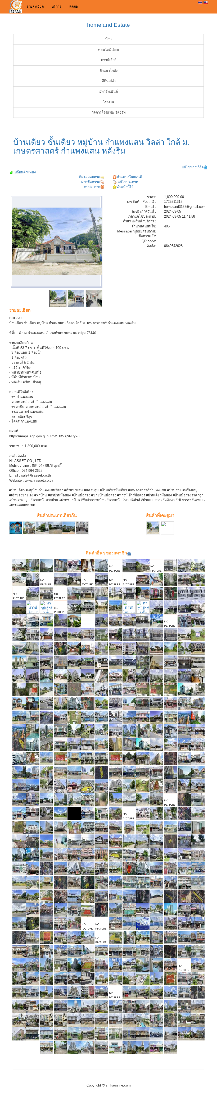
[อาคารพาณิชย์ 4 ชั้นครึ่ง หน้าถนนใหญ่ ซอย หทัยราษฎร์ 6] (88, 648)
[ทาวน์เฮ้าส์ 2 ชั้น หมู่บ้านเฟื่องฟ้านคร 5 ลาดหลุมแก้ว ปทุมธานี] (33, 841)
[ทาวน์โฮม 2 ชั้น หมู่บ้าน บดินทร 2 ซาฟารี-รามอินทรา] (143, 648)
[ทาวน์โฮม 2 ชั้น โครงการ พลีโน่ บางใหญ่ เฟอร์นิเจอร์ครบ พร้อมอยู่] (60, 979)
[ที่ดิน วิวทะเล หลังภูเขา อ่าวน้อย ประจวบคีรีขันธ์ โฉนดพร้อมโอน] (19, 607)
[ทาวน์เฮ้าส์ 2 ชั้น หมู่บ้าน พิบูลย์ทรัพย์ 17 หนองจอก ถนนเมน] (33, 965)
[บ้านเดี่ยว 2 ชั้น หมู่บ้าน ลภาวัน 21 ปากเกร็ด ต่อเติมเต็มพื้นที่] (88, 662)
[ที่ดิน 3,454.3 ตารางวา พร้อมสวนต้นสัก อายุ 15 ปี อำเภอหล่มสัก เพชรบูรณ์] (101, 800)
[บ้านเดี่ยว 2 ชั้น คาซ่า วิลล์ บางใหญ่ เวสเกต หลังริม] (60, 607)
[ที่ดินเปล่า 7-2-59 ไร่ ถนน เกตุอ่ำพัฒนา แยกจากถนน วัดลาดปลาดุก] (115, 937)
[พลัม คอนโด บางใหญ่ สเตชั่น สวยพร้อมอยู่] (157, 937)
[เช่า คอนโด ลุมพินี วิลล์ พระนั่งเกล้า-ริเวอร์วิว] (157, 676)
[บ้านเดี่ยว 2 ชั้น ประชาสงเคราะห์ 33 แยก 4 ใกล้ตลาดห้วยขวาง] (74, 896)
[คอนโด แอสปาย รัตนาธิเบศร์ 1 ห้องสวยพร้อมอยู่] (101, 593)
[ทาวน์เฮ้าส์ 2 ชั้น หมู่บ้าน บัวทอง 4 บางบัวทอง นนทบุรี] (46, 924)
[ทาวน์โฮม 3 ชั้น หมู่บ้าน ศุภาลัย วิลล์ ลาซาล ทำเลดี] (115, 1034)
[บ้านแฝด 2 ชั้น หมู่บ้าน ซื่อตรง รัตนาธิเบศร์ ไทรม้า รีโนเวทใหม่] (184, 965)
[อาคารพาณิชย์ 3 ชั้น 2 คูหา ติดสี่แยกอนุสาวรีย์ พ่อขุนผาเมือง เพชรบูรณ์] (74, 758)
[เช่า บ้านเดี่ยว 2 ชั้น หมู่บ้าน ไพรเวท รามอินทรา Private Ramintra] (157, 992)
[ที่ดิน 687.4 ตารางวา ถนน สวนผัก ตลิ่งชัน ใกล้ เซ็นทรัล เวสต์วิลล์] (88, 896)
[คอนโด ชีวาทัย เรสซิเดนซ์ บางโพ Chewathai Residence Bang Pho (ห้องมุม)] (129, 1047)
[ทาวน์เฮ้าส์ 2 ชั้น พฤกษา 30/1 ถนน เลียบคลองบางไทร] (129, 690)
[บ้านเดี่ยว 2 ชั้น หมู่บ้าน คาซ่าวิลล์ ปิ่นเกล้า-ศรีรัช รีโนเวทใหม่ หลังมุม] (88, 676)
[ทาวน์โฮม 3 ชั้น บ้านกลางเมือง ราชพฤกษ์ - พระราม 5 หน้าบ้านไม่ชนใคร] (88, 827)
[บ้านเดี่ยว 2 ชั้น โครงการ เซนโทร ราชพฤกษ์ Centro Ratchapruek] (115, 979)
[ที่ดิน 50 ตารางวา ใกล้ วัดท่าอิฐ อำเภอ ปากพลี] (101, 772)
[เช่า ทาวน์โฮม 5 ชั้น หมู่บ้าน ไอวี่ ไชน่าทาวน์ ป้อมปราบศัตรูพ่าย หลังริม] (60, 1020)
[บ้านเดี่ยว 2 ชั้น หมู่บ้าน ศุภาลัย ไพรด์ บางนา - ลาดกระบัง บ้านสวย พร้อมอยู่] (88, 868)
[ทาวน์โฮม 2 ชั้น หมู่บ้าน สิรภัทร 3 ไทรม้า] (33, 910)
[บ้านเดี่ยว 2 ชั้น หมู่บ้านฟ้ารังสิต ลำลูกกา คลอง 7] (74, 827)
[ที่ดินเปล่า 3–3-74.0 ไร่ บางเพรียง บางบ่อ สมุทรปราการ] (170, 896)
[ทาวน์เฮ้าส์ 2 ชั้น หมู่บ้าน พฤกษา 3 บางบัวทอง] (88, 813)
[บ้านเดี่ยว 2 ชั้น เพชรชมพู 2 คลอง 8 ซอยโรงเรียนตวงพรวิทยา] (115, 676)
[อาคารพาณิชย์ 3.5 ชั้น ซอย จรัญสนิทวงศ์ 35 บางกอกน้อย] (101, 965)
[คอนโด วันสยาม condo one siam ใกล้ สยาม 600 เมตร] (74, 868)
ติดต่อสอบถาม (89, 177)
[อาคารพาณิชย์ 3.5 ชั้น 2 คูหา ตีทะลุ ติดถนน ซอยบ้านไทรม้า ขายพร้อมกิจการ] (143, 1034)
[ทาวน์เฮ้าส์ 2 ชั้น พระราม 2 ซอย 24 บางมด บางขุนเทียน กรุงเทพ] (19, 1020)
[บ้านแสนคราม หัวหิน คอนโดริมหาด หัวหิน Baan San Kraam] (157, 965)
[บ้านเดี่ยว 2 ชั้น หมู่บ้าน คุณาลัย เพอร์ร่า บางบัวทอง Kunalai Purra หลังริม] (170, 992)
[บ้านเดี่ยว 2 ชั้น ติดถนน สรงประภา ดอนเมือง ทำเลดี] (101, 731)
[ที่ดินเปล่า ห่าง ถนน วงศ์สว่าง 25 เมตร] (115, 717)
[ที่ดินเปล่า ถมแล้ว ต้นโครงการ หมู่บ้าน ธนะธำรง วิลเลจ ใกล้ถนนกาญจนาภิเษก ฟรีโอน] (74, 717)
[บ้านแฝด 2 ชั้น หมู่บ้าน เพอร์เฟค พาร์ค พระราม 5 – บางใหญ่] (184, 1034)
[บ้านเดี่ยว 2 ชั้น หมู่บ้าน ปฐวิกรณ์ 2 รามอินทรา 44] (157, 731)
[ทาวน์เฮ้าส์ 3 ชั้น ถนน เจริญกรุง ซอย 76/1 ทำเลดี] (74, 786)
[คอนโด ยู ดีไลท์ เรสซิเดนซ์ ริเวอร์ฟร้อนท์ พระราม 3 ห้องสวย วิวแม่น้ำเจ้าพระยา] (46, 731)
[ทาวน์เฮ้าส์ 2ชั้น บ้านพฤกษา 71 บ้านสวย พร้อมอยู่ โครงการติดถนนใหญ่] (115, 634)
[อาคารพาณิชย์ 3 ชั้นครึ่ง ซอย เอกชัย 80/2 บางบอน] (184, 979)
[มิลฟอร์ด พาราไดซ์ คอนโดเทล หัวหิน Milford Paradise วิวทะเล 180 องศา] (46, 827)
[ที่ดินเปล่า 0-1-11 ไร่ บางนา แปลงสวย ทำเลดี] (170, 951)
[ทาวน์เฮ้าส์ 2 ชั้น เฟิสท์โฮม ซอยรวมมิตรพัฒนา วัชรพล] (184, 621)
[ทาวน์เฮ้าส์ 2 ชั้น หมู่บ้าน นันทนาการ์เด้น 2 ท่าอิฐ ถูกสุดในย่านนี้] (143, 758)
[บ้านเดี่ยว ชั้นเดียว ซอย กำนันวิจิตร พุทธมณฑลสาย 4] (157, 841)
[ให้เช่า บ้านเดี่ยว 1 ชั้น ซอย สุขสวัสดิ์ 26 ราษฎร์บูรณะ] (157, 621)
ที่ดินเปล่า (109, 81)
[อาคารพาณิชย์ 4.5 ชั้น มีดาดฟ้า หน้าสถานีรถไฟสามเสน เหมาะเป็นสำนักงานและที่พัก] (33, 937)
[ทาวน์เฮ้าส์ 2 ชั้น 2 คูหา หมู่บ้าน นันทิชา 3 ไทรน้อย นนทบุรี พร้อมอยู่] (143, 717)
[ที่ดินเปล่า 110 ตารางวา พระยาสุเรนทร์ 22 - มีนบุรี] (46, 690)
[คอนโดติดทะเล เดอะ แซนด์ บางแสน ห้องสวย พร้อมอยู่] (198, 703)
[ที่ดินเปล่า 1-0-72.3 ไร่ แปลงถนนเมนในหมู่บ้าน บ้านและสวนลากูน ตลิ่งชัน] (88, 965)
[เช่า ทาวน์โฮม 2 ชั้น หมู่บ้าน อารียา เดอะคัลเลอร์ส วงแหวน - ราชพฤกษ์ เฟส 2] (74, 662)
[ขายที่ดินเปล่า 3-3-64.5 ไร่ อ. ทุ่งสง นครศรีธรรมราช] (170, 1020)
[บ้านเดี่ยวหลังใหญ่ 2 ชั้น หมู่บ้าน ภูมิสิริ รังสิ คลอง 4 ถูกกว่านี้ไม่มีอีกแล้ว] (115, 648)
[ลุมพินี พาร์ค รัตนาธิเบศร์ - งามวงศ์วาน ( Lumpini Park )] (170, 910)
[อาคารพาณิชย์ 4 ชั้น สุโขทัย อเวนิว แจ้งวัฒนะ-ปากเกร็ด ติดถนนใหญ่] (143, 579)
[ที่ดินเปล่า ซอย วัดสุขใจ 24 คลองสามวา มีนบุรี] (88, 882)
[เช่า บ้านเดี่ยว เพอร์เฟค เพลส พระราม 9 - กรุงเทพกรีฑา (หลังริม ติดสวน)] (88, 924)
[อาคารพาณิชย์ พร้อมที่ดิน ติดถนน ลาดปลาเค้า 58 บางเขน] (101, 1047)
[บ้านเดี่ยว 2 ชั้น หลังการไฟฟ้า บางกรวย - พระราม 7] (157, 813)
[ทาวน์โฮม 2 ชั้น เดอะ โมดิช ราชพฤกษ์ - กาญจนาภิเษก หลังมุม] (184, 855)
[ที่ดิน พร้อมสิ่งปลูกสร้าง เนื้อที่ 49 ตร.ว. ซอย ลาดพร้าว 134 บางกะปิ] (101, 841)
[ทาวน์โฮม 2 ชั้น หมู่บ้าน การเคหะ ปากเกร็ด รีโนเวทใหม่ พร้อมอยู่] (198, 621)
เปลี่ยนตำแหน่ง (24, 172)
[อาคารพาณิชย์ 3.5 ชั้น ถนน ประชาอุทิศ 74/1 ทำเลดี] (60, 786)
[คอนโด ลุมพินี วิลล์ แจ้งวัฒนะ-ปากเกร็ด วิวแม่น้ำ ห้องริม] (33, 648)
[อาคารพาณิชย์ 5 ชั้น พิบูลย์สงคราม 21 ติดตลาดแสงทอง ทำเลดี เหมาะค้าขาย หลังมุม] (198, 937)
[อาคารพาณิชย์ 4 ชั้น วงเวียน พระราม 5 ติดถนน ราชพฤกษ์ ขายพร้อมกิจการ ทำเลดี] (170, 924)
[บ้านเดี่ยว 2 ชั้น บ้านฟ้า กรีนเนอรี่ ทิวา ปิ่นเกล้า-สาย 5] (46, 634)
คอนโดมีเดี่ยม (108, 50)
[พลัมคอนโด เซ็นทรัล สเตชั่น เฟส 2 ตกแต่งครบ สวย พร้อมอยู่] (115, 745)
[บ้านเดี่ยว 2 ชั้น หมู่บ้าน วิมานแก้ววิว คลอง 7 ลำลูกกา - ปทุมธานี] (184, 868)
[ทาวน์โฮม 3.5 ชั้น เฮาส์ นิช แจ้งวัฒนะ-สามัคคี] (129, 607)
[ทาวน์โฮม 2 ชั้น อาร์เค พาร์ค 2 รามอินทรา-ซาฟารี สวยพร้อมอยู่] (60, 593)
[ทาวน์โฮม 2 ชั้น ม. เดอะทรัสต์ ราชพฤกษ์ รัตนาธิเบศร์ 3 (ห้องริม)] (198, 758)
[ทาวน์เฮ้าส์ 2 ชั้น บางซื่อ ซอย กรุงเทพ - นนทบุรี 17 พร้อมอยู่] (184, 924)
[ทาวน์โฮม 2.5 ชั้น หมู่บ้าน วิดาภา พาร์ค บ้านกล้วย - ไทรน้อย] (33, 1020)
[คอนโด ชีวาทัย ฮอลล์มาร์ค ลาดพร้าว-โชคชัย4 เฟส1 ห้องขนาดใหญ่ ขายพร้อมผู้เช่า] (198, 827)
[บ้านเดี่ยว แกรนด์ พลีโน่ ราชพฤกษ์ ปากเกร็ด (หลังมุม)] (129, 566)
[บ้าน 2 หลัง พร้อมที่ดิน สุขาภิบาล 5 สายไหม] (19, 634)
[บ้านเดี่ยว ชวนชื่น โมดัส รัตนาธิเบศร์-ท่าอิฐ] (74, 607)
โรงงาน (108, 102)
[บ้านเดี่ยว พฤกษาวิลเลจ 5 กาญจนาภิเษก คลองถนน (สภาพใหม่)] (74, 621)
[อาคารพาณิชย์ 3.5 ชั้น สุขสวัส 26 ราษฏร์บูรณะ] (115, 992)
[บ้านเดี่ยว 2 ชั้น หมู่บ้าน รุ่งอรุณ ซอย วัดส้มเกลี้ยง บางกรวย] (19, 965)
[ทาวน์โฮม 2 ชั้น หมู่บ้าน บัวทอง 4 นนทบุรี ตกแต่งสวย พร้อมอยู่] (157, 772)
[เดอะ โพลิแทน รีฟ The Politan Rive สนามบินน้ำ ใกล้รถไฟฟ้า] (143, 1047)
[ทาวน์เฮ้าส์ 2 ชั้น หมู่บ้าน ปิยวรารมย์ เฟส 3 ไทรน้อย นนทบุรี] (19, 786)
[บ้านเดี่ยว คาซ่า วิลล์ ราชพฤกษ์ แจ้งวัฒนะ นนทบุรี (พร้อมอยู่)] (46, 841)
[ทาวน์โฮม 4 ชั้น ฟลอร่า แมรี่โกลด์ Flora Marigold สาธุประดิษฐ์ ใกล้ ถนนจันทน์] (170, 965)
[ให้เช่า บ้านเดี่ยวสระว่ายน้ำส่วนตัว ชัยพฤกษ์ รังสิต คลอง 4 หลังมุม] (101, 979)
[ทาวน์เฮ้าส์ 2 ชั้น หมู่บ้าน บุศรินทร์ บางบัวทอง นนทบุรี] (170, 786)
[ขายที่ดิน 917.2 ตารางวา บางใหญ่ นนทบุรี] (101, 910)
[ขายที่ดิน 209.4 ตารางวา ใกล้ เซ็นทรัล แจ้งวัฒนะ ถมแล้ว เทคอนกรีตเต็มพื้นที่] (46, 868)
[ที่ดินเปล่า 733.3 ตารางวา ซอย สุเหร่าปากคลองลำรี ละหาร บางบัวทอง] (143, 690)
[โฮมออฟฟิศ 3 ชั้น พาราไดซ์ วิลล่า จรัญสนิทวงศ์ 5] (33, 1006)
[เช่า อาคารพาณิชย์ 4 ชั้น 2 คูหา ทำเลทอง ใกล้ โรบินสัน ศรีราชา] (88, 855)
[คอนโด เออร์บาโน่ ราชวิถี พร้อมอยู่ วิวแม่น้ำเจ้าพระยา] (184, 717)
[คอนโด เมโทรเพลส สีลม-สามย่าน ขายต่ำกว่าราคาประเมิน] (198, 690)
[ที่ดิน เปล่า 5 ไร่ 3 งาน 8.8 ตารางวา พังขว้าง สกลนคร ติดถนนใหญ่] (19, 745)
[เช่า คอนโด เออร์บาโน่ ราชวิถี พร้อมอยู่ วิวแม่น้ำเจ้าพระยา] (19, 731)
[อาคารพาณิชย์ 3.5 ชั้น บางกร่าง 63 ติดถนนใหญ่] (115, 703)
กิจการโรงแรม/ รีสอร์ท (109, 112)
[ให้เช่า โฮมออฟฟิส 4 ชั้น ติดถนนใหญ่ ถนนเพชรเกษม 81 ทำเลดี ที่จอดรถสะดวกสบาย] (157, 593)
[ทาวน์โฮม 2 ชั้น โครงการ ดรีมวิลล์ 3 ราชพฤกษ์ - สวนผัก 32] (157, 910)
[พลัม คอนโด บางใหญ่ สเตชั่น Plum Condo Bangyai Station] (60, 566)
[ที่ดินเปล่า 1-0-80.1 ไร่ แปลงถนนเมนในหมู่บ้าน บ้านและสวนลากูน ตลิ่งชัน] (46, 937)
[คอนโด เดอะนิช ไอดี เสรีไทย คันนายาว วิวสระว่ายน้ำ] (157, 855)
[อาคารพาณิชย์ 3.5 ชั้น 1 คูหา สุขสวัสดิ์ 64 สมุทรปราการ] (184, 882)
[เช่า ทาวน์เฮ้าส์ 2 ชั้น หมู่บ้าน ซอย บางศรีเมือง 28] (88, 717)
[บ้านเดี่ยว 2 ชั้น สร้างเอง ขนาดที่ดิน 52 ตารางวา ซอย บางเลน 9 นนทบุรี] (184, 786)
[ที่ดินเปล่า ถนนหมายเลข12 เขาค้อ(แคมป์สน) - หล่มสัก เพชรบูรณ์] (60, 882)
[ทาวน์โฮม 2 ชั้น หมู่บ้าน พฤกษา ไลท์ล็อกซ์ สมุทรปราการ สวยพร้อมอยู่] (170, 662)
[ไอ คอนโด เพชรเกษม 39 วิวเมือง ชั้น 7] (33, 745)
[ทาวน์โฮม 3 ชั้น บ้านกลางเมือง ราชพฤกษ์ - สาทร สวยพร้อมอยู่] (60, 731)
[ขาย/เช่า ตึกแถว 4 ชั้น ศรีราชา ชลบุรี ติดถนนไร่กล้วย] (74, 855)
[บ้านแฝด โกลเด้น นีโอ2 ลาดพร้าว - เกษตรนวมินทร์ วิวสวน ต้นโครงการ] (184, 937)
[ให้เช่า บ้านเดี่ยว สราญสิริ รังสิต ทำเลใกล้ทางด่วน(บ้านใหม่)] (157, 703)
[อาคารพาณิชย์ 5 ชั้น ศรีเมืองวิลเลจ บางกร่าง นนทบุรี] (33, 579)
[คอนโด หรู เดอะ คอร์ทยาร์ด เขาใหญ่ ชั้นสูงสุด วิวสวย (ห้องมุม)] (19, 772)
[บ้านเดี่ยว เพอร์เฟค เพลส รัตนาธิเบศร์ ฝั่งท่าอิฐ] (115, 607)
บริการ (56, 6)
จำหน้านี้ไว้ (125, 187)
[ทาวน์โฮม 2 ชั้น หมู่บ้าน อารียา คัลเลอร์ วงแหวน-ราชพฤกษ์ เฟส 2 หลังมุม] (101, 621)
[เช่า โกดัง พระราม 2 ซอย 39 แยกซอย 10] (157, 924)
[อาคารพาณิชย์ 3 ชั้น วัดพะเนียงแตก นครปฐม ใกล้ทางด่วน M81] (129, 1034)
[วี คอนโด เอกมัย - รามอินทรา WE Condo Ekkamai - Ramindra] (19, 1034)
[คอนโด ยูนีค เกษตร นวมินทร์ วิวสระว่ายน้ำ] (143, 745)
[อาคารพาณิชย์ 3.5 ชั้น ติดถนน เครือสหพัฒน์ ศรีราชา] (198, 910)
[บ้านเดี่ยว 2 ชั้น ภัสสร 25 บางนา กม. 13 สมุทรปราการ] (60, 951)
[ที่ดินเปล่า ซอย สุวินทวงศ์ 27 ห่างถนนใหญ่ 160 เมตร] (88, 910)
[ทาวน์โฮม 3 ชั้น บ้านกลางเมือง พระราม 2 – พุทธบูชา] (88, 607)
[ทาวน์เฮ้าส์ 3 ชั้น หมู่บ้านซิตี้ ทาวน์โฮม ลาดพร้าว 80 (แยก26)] (184, 579)
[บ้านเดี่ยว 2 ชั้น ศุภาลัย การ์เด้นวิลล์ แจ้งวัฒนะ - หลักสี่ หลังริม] (74, 648)
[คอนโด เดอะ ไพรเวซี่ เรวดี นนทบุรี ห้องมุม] (60, 703)
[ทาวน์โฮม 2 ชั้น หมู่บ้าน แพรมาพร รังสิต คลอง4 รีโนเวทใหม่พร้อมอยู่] (74, 566)
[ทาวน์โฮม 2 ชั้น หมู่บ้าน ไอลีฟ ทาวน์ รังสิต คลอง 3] (184, 662)
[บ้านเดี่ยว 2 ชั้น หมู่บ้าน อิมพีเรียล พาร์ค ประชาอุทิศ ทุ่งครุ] (46, 648)
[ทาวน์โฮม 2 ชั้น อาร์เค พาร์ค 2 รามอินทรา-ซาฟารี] (88, 593)
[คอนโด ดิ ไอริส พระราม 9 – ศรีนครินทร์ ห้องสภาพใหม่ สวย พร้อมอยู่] (46, 676)
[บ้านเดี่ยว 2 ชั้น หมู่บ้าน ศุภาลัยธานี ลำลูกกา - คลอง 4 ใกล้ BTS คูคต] (88, 1006)
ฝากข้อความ (90, 182)
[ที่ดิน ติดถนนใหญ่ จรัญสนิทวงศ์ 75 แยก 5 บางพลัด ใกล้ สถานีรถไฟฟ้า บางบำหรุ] (46, 745)
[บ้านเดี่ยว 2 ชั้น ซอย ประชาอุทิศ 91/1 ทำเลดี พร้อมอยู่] (33, 786)
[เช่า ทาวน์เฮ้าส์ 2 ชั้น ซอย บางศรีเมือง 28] (101, 717)
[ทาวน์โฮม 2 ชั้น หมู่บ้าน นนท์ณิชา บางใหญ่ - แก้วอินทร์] (157, 800)
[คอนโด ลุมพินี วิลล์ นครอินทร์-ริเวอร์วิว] (170, 579)
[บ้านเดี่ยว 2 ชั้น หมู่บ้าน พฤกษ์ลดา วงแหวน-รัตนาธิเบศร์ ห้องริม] (101, 648)
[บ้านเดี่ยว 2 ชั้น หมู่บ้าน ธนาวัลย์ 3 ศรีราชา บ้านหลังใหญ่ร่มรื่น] (88, 731)
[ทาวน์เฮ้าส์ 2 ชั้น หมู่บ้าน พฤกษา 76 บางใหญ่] (74, 951)
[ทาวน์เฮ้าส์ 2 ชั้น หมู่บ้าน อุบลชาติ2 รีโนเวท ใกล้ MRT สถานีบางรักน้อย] (143, 593)
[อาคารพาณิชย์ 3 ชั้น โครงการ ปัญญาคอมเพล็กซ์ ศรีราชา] (60, 1006)
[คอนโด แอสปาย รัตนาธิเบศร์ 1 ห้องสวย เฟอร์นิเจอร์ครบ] (170, 772)
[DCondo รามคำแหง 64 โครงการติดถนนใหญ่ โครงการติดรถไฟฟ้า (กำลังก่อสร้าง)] (60, 841)
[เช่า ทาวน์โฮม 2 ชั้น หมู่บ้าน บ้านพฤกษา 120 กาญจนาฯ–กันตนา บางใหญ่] (157, 634)
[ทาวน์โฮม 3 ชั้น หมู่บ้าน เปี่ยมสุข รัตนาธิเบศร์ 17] (129, 1006)
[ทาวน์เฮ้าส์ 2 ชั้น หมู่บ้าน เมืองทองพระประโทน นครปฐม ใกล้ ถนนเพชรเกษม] (115, 772)
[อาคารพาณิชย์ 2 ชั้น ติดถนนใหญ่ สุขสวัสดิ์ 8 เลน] (170, 800)
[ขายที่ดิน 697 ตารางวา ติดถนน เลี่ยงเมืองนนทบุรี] (129, 813)
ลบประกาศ (92, 187)
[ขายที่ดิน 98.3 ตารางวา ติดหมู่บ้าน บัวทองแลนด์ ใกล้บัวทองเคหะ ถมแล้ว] (143, 841)
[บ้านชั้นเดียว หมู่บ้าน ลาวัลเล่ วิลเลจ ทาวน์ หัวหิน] (170, 731)
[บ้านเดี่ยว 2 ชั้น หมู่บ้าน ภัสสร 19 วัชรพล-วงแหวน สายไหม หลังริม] (46, 786)
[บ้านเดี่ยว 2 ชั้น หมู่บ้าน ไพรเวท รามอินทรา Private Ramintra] (143, 992)
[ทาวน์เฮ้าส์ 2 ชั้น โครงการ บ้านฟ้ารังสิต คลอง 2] (46, 910)
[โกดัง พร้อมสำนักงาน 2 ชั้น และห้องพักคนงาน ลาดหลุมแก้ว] (88, 937)
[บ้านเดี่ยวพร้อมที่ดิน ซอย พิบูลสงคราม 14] (198, 841)
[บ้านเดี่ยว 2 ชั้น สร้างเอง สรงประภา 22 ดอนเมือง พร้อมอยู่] (170, 855)
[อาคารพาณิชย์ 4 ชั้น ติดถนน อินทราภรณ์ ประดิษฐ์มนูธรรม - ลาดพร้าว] (19, 868)
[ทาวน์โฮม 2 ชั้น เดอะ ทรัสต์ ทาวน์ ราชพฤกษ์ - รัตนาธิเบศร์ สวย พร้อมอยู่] (198, 745)
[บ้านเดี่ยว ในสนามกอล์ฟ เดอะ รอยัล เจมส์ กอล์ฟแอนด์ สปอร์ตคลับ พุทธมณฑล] (143, 827)
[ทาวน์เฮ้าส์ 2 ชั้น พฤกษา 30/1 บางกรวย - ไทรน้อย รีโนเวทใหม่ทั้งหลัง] (143, 951)
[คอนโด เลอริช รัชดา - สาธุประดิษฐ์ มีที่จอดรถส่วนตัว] (19, 855)
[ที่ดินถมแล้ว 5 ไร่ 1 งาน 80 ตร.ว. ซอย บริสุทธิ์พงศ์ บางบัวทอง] (198, 634)
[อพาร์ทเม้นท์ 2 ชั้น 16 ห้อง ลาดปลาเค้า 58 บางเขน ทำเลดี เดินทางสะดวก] (88, 1047)
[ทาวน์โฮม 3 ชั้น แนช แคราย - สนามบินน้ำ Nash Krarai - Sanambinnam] (143, 882)
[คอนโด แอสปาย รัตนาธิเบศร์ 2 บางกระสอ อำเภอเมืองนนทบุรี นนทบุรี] (46, 566)
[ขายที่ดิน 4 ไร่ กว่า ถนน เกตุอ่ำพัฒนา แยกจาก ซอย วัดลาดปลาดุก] (60, 813)
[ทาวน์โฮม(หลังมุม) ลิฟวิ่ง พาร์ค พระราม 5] (19, 703)
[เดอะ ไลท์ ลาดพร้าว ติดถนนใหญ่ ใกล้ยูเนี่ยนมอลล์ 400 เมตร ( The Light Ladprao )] (46, 965)
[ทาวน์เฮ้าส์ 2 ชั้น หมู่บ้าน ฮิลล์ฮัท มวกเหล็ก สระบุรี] (115, 951)
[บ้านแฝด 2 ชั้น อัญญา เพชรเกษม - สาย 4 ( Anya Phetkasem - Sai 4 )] (74, 841)
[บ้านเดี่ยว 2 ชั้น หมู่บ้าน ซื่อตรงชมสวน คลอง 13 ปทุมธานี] (129, 786)
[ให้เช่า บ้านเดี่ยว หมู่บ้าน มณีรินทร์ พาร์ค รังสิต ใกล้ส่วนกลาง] (129, 979)
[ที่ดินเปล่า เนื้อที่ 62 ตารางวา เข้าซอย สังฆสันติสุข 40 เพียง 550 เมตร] (19, 690)
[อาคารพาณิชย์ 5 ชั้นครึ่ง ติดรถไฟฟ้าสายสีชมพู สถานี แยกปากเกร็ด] (143, 634)
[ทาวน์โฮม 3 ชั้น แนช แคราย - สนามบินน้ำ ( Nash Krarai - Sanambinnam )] (129, 882)
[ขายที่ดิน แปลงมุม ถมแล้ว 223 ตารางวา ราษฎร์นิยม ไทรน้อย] (101, 937)
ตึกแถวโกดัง (108, 71)
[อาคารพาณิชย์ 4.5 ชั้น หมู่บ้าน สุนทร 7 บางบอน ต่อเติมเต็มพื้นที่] (198, 1020)
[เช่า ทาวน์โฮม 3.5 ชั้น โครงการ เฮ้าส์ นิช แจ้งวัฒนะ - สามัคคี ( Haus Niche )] (101, 951)
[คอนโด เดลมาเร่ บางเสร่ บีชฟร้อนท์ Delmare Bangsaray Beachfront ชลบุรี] (157, 979)
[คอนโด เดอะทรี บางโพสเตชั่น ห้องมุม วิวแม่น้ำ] (184, 648)
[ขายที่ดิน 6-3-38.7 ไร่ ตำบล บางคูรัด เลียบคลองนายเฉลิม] (143, 896)
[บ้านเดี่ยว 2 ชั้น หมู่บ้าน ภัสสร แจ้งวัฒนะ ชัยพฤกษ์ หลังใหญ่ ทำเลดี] (60, 621)
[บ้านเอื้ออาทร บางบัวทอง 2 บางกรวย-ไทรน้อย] (129, 648)
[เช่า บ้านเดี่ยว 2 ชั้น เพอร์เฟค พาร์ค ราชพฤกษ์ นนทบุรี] (184, 566)
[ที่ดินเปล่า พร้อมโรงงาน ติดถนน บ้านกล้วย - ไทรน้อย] (129, 800)
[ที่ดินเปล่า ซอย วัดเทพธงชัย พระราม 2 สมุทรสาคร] (74, 882)
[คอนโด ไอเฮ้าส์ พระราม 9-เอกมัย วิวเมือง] (46, 813)
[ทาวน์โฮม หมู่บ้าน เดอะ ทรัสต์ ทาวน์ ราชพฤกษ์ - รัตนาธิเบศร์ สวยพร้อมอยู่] (170, 827)
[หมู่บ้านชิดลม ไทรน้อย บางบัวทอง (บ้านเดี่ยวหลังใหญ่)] (115, 566)
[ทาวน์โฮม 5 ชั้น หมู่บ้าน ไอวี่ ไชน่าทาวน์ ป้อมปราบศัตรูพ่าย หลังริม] (46, 1020)
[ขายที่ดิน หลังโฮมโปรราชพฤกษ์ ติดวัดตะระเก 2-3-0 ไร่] (19, 882)
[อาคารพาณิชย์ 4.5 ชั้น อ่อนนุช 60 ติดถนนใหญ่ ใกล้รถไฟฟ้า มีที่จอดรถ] (157, 1020)
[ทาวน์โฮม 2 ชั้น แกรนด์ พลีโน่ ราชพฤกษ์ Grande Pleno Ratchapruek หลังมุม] (33, 992)
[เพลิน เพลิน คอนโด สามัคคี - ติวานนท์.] (129, 703)
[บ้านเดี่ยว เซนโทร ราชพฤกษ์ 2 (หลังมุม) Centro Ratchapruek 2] (46, 621)
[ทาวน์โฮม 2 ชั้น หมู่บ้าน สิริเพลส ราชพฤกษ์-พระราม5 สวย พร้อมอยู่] (33, 634)
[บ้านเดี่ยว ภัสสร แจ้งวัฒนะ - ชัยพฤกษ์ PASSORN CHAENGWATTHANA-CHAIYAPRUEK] (19, 648)
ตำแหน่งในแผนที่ (129, 177)
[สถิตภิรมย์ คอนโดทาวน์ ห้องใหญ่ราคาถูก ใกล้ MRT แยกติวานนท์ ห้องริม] (74, 992)
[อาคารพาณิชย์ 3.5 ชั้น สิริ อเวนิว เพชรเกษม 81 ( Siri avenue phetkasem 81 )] (101, 855)
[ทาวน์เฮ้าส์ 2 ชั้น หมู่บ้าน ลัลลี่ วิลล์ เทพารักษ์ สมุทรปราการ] (129, 676)
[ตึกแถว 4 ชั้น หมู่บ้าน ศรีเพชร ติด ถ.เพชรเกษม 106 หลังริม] (101, 868)
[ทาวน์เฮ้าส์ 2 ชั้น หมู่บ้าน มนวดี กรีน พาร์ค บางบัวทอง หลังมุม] (60, 992)
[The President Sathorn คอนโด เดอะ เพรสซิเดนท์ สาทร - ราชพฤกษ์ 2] (74, 1047)
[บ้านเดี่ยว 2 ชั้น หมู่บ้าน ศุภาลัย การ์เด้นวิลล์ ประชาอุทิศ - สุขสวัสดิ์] (101, 703)
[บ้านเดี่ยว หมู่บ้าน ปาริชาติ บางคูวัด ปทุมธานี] (19, 924)
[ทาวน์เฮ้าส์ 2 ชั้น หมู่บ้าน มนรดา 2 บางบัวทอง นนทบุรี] (115, 813)
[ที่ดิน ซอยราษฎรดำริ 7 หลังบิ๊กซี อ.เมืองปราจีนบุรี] (129, 868)
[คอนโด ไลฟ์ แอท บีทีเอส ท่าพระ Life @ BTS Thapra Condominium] (19, 758)
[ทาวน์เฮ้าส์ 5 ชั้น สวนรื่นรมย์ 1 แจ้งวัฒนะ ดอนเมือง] (60, 924)
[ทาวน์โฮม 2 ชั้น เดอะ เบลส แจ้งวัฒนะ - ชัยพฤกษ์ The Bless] (33, 1034)
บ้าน (108, 39)
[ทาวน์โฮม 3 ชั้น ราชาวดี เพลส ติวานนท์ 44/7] (129, 855)
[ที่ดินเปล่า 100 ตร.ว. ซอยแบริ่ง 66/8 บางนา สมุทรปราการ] (60, 634)
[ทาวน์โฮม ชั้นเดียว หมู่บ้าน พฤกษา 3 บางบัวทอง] (184, 745)
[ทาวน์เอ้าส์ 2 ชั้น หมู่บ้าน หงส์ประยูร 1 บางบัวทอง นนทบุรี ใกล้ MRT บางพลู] (46, 607)
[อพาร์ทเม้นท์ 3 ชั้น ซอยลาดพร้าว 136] (101, 690)
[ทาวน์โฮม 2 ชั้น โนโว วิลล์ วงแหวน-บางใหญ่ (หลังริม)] (74, 579)
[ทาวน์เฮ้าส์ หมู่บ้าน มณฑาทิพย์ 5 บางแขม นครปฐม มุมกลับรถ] (198, 786)
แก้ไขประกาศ (127, 182)
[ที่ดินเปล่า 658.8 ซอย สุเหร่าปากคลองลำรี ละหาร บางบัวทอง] (157, 690)
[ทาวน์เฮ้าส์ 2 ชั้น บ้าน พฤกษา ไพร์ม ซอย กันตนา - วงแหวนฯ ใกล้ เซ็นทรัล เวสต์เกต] (88, 745)
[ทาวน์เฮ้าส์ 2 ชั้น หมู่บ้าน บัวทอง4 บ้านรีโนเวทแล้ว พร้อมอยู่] (46, 579)
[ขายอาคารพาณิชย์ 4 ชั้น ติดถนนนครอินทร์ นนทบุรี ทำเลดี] (143, 703)
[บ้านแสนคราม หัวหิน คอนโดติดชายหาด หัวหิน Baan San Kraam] (143, 965)
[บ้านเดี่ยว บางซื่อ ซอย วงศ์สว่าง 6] (19, 593)
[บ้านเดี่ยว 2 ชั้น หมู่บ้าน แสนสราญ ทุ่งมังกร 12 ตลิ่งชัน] (60, 910)
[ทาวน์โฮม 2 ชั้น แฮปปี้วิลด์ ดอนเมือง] (33, 607)
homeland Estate (108, 25)
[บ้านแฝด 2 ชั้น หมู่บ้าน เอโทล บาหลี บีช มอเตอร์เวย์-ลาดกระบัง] (60, 937)
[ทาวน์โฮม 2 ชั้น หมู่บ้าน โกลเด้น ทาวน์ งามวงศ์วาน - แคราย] (46, 1034)
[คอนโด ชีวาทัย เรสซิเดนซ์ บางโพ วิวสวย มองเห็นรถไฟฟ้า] (157, 662)
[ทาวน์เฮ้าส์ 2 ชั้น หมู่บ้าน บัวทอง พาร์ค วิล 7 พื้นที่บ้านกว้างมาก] (157, 827)
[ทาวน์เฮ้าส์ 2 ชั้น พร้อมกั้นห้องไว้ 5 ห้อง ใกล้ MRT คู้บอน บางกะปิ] (157, 951)
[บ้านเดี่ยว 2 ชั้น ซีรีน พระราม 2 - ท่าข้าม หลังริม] (101, 813)
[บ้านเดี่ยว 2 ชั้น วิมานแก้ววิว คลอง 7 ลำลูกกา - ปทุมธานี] (33, 882)
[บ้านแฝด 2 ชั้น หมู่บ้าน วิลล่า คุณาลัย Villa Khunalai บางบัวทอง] (19, 1006)
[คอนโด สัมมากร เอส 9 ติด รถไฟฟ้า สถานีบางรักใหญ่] (60, 690)
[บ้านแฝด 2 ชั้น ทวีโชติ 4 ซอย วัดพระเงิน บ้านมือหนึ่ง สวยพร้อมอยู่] (74, 1020)
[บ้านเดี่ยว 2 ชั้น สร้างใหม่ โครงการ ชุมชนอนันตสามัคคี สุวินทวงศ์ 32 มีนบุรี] (115, 1047)
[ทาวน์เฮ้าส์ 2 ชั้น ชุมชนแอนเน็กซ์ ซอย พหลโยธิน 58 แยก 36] (46, 951)
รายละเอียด (35, 6)
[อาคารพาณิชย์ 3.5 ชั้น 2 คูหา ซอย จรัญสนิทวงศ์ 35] (184, 758)
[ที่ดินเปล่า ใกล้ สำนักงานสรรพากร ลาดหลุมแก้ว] (19, 841)
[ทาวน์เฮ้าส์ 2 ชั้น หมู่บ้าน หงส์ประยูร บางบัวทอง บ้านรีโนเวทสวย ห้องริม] (101, 607)
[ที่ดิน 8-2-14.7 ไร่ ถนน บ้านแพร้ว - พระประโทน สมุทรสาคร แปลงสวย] (46, 896)
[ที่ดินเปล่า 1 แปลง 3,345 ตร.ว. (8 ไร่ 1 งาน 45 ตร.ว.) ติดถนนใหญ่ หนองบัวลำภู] (74, 690)
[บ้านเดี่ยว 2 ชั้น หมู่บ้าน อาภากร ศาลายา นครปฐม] (19, 896)
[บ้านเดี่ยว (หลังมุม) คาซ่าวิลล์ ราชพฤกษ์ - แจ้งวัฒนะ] (19, 566)
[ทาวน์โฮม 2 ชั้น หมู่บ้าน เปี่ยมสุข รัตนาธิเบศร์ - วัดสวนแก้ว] (115, 924)
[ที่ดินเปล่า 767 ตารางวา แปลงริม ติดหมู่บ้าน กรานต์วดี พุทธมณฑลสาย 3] (19, 827)
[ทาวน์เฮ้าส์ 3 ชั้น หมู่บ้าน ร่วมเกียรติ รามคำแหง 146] (101, 786)
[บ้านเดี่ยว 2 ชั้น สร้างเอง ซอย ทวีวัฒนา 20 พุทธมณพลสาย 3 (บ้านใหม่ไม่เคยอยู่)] (157, 1034)
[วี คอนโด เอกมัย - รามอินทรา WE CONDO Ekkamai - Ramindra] (33, 855)
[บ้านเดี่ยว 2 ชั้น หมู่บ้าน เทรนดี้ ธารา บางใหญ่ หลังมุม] (115, 827)
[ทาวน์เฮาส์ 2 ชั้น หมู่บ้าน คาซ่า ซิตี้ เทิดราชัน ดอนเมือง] (115, 690)
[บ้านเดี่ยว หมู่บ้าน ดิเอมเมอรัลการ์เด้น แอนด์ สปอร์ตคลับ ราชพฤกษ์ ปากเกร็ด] (101, 634)
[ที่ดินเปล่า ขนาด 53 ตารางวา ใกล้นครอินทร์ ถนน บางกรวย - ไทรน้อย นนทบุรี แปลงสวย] (143, 786)
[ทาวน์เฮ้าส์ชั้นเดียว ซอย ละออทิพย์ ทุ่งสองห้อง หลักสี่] (115, 896)
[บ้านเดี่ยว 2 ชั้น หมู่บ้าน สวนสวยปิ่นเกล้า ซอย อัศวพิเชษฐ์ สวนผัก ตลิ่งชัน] (88, 979)
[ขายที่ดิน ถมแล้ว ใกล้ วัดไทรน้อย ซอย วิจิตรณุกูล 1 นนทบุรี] (19, 937)
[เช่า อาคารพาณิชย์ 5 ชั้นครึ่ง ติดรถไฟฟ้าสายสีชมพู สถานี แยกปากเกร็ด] (129, 634)
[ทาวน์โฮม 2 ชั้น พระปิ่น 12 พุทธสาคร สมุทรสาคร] (46, 593)
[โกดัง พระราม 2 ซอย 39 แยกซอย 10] (129, 924)
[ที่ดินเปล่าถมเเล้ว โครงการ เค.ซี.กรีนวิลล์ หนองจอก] (88, 703)
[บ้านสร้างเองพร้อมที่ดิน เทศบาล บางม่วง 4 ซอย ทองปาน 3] (88, 690)
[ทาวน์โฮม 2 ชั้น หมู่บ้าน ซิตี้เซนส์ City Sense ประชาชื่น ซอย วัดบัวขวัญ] (46, 1047)
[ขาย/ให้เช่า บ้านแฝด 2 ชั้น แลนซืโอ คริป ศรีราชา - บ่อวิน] (129, 579)
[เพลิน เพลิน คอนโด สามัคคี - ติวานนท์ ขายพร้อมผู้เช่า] (88, 772)
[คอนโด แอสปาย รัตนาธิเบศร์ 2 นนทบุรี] (184, 772)
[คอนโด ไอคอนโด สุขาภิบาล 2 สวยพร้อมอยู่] (129, 731)
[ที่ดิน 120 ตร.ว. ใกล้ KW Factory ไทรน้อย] (33, 924)
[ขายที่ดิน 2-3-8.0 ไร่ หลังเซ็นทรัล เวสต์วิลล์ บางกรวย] (157, 896)
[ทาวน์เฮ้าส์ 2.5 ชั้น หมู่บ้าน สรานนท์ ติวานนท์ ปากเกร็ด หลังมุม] (143, 1006)
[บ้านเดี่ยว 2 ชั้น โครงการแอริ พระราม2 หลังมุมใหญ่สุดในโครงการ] (33, 593)
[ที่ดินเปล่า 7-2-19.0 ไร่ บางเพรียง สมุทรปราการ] (184, 896)
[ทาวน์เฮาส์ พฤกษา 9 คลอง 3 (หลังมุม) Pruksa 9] (33, 621)
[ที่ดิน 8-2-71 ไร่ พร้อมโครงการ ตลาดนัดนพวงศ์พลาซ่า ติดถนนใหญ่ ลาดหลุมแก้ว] (60, 896)
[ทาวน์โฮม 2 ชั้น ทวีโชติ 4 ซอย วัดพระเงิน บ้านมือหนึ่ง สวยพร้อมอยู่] (198, 1006)
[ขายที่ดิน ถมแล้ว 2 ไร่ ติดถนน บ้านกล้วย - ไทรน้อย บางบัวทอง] (19, 910)
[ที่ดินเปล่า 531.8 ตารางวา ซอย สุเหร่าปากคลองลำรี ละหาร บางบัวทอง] (170, 690)
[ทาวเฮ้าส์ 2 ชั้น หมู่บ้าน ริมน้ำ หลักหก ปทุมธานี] (184, 676)
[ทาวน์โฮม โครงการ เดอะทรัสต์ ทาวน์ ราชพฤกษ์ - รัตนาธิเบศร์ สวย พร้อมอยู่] (19, 813)
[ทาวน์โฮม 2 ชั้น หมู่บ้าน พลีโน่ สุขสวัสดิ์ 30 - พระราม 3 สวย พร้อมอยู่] (198, 731)
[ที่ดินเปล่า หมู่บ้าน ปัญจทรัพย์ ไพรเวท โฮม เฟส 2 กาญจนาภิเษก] (170, 648)
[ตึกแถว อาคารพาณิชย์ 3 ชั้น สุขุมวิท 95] (33, 800)
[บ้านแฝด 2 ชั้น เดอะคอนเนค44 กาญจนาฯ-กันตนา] (129, 593)
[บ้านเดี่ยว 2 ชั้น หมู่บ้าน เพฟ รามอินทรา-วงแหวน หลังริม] (74, 634)
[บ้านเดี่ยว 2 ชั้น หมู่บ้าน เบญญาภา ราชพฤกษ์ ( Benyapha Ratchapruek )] (33, 896)
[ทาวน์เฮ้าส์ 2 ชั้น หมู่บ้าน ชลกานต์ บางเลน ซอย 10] (170, 868)
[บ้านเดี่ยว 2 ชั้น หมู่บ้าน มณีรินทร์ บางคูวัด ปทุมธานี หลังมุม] (101, 924)
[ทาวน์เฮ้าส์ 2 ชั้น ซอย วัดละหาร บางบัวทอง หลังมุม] (33, 717)
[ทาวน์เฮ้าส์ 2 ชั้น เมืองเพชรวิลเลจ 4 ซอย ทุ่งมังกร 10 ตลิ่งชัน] (198, 882)
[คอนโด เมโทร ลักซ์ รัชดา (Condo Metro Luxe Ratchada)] (198, 579)
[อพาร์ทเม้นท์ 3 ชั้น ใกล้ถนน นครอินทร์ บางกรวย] (33, 662)
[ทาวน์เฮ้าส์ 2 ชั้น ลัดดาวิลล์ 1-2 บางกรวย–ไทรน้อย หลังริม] (157, 607)
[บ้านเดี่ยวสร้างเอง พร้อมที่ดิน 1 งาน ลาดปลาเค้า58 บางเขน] (60, 1047)
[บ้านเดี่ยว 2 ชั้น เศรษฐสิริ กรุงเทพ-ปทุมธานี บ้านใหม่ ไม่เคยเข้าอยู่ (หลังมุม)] (101, 662)
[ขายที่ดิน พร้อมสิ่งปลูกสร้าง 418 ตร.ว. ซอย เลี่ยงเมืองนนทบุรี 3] (129, 910)
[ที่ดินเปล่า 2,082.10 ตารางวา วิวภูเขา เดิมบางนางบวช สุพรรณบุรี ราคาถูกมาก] (170, 758)
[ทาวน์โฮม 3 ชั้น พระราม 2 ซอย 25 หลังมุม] (129, 827)
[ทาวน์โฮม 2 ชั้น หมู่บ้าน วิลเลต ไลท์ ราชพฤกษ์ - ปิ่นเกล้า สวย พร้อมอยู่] (198, 800)
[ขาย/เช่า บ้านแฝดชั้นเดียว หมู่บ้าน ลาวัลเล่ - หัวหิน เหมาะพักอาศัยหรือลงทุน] (46, 855)
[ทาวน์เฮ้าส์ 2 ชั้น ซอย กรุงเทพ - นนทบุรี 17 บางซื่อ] (198, 924)
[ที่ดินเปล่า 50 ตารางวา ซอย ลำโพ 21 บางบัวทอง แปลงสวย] (198, 992)
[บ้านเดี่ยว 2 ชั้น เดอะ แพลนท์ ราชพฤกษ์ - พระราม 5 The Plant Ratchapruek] (46, 1006)
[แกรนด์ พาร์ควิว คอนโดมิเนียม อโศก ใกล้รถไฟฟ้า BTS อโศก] (101, 676)
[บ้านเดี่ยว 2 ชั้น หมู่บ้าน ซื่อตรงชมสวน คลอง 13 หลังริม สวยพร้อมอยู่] (74, 813)
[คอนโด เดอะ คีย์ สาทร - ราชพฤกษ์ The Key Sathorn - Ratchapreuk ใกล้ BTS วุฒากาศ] (19, 979)
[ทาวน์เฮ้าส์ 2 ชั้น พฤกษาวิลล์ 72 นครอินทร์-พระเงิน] (88, 579)
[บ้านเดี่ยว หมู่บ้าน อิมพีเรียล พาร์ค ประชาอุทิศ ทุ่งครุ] (74, 745)
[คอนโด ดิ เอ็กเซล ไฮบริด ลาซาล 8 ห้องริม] (115, 593)
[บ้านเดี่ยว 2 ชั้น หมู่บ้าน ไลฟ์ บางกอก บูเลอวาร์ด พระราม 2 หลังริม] (74, 731)
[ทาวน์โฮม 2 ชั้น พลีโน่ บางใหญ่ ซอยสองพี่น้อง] (101, 579)
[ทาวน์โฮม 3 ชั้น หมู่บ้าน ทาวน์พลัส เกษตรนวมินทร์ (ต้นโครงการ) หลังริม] (33, 951)
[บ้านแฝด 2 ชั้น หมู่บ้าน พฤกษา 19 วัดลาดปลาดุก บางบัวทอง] (198, 1034)
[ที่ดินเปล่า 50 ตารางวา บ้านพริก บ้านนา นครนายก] (184, 800)
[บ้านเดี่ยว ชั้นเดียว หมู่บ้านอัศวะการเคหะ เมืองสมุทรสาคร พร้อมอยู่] (157, 745)
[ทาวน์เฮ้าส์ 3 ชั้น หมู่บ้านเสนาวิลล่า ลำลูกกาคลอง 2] (143, 607)
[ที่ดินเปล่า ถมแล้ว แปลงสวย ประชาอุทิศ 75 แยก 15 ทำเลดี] (33, 690)
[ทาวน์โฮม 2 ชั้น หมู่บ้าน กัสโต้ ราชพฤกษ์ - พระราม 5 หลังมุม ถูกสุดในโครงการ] (115, 868)
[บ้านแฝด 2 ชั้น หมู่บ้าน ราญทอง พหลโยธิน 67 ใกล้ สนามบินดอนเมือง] (46, 772)
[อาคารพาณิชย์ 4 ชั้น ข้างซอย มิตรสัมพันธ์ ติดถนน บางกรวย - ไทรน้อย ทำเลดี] (184, 827)
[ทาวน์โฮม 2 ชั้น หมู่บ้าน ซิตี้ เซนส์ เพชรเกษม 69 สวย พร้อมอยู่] (115, 731)
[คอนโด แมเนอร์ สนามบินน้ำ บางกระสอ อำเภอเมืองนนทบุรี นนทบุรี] (33, 566)
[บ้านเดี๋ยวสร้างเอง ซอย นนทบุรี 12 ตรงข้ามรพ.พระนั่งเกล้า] (157, 579)
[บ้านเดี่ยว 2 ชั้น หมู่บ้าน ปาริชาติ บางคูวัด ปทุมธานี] (115, 910)
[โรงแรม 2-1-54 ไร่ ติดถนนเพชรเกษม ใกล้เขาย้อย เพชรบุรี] (115, 965)
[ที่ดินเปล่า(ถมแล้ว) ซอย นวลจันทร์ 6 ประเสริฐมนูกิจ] (170, 745)
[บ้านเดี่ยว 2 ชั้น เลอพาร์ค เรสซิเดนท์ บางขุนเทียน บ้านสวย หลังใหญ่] (19, 676)
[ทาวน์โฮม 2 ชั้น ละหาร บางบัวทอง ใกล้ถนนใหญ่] (184, 593)
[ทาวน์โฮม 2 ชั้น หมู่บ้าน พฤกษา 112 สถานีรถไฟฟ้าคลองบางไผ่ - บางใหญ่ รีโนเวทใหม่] (143, 937)
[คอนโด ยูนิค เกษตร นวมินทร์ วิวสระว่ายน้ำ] (184, 690)
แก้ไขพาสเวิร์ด (193, 167)
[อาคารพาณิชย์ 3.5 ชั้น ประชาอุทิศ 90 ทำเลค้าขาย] (33, 676)
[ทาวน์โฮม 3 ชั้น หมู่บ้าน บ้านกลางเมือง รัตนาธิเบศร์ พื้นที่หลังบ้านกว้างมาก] (88, 758)
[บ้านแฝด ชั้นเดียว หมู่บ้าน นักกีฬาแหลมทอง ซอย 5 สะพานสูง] (88, 1034)
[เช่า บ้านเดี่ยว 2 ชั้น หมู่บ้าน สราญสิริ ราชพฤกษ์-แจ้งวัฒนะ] (184, 607)
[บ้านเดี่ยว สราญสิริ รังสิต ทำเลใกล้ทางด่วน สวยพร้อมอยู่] (129, 662)
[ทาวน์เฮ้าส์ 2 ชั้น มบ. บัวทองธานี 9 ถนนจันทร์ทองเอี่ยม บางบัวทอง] (170, 937)
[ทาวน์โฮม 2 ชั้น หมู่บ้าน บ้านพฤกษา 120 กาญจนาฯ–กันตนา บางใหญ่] (170, 634)
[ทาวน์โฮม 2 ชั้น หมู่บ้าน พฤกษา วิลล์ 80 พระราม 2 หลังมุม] (143, 676)
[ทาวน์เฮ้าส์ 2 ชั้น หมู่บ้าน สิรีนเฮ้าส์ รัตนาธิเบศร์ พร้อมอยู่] (33, 703)
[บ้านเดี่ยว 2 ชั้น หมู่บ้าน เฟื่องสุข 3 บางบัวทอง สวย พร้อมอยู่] (198, 772)
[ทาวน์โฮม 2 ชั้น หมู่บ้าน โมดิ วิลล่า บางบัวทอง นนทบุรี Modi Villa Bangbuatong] (19, 951)
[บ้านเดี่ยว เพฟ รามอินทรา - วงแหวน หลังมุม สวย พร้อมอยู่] (60, 745)
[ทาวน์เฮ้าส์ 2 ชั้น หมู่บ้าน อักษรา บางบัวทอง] (115, 841)
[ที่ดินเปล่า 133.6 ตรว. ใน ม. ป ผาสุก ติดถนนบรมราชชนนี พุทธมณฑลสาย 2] (170, 593)
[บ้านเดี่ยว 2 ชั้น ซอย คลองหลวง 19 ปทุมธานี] (74, 910)
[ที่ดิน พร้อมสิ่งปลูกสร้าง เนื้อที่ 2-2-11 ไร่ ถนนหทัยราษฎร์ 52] (143, 979)
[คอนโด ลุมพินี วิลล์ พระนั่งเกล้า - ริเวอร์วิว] (170, 676)
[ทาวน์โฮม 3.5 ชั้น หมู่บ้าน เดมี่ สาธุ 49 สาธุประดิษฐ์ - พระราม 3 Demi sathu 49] (143, 813)
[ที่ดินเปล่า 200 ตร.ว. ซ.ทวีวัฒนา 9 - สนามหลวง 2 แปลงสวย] (60, 758)
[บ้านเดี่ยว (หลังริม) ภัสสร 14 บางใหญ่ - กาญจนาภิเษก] (19, 579)
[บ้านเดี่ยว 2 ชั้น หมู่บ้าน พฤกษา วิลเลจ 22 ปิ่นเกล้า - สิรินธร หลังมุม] (170, 1047)
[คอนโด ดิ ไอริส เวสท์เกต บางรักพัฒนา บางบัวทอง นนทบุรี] (101, 566)
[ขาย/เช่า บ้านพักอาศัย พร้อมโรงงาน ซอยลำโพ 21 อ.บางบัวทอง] (46, 800)
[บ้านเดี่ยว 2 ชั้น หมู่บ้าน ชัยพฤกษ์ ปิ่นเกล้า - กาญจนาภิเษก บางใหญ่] (143, 910)
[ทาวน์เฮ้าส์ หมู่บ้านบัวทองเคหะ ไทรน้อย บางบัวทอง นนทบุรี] (115, 579)
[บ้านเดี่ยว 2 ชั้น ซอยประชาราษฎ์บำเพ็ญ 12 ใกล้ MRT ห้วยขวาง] (46, 703)
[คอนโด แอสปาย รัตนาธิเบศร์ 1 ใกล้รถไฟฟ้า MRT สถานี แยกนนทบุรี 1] (129, 758)
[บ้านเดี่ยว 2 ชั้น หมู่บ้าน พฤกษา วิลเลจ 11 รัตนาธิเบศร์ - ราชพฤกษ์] (129, 896)
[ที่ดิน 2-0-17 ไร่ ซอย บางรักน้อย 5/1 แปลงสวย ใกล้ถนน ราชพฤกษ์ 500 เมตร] (170, 979)
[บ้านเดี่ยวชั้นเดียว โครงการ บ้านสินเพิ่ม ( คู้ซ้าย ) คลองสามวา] (115, 1006)
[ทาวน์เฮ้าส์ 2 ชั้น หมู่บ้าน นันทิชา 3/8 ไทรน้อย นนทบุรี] (88, 800)
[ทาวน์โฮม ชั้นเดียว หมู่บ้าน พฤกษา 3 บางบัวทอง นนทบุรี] (74, 772)
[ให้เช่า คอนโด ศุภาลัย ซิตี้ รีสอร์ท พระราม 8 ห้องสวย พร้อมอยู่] (74, 965)
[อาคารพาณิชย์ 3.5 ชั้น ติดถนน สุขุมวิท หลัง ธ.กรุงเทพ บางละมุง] (184, 910)
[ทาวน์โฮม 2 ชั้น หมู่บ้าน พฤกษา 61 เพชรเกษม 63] (198, 662)
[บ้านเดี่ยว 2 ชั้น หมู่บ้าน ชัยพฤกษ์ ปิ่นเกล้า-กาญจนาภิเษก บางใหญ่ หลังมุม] (184, 634)
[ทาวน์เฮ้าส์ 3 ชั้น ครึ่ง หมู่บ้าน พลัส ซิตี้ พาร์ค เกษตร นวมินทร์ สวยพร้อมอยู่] (198, 648)
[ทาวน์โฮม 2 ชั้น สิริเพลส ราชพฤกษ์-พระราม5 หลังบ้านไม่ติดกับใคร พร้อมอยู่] (143, 621)
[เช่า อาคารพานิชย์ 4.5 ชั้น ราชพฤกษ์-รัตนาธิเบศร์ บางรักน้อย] (60, 662)
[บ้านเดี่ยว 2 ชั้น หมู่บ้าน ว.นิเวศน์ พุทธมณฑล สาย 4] (170, 621)
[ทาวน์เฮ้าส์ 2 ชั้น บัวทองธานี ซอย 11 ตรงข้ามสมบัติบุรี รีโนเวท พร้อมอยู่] (60, 868)
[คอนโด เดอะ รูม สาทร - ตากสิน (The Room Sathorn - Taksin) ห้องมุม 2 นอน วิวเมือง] (74, 703)
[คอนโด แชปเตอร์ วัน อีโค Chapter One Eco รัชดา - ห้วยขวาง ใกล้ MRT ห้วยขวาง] (74, 1006)
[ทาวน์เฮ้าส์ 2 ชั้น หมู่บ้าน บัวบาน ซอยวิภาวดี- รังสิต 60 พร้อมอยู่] (184, 731)
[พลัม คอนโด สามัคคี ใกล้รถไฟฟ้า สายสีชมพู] (157, 758)
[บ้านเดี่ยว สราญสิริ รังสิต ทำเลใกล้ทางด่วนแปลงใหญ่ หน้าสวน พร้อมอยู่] (115, 662)
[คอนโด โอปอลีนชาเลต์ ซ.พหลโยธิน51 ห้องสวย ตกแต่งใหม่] (198, 676)
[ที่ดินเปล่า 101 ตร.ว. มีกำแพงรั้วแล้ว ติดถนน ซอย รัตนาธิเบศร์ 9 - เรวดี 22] (198, 813)
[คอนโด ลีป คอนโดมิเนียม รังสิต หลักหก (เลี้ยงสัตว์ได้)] (33, 772)
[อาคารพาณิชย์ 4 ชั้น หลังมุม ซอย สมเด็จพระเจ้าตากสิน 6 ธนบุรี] (88, 992)
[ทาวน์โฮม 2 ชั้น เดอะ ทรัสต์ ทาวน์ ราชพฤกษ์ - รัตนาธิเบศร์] (88, 621)
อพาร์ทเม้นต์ (108, 91)
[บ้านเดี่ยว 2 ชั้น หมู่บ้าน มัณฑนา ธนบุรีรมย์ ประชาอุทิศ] (74, 924)
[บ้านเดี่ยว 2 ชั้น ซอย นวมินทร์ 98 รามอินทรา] (46, 979)
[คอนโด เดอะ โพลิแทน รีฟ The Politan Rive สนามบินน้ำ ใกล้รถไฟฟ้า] (46, 992)
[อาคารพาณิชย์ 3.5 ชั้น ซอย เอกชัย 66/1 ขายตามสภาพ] (33, 813)
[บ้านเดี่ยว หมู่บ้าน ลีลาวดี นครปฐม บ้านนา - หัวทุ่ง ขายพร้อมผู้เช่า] (19, 800)
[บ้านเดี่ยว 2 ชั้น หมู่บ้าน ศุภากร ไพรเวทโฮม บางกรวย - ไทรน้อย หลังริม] (170, 882)
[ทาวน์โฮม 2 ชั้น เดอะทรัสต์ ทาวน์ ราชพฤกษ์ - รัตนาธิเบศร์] (115, 621)
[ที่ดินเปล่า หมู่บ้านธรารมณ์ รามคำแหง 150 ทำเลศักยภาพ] (60, 648)
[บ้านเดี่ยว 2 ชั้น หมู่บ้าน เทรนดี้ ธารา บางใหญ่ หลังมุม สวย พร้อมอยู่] (19, 717)
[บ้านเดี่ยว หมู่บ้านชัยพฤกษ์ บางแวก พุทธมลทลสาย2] (143, 566)
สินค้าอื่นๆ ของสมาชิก (106, 553)
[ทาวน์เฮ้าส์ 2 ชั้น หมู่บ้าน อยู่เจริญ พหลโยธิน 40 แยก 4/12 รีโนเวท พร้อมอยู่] (157, 1047)
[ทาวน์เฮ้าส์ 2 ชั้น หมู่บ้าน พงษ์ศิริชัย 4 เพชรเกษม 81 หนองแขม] (60, 1034)
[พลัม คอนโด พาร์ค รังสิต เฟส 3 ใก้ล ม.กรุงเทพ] (88, 951)
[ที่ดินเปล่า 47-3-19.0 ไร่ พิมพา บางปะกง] (198, 896)
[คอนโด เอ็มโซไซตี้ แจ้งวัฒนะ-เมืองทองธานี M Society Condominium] (19, 662)
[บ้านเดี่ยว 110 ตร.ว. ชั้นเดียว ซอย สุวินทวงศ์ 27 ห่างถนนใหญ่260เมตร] (74, 1034)
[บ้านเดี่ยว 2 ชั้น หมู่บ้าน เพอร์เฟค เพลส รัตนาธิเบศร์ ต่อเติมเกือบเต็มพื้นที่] (74, 979)
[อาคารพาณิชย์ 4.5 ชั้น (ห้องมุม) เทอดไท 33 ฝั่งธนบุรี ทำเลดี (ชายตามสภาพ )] (33, 868)
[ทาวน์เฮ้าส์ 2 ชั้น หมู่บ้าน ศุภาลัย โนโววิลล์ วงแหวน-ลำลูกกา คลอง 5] (46, 662)
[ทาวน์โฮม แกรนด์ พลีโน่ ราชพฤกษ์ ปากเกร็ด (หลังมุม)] (170, 566)
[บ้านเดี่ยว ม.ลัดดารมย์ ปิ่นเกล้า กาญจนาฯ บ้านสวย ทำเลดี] (157, 648)
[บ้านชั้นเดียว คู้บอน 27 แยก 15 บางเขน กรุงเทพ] (129, 965)
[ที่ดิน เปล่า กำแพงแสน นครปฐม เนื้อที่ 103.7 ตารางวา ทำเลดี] (170, 841)
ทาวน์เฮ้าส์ (108, 60)
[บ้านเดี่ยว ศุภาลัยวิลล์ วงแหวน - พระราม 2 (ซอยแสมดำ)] (60, 676)
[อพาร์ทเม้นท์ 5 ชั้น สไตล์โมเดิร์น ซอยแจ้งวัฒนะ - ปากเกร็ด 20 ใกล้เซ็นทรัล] (60, 827)
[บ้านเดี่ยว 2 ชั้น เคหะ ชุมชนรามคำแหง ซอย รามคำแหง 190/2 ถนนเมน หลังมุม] (143, 731)
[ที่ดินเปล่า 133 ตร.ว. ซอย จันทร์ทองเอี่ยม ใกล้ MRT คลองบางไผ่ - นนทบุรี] (184, 813)
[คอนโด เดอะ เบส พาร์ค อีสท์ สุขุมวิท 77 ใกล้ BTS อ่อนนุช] (115, 786)
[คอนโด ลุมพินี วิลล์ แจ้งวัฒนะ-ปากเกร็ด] (74, 676)
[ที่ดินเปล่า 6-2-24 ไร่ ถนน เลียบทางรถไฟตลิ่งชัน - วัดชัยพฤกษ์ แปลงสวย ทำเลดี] (88, 786)
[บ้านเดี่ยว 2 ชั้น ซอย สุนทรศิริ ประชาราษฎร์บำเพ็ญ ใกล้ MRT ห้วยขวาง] (198, 979)
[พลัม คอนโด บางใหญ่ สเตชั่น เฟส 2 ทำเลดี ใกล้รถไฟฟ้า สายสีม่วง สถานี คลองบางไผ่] (129, 745)
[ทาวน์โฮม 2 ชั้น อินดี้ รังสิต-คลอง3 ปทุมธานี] (157, 566)
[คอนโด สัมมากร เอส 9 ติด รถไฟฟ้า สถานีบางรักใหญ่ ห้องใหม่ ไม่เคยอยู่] (198, 717)
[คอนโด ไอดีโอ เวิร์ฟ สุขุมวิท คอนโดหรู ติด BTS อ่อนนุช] (33, 731)
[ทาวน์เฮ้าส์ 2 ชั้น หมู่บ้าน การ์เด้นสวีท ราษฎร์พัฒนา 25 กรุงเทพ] (184, 951)
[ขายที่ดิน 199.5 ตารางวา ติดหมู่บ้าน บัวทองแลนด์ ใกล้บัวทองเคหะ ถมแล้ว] (129, 841)
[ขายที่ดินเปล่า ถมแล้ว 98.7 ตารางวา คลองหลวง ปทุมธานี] (184, 1006)
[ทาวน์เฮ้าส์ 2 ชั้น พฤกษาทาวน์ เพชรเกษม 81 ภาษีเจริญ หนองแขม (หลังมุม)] (74, 593)
